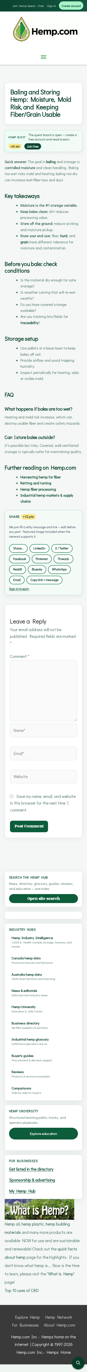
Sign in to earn (19, 589)
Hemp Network (58, 1317)
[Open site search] (78, 1363)
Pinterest (42, 559)
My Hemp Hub (22, 1191)
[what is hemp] (39, 1208)
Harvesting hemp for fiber (40, 476)
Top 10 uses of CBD (22, 1290)
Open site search (43, 899)
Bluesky (37, 569)
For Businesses (25, 1325)
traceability (29, 322)
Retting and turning (35, 482)
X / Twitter (61, 548)
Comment (19, 656)
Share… (18, 548)
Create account (71, 6)
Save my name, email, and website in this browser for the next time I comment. (43, 803)
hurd (63, 235)
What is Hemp (60, 1274)
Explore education (43, 1133)
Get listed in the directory (31, 1169)
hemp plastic (33, 1224)
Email (17, 580)
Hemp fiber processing (38, 489)
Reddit (17, 569)
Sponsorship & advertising (32, 1180)
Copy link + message (44, 580)
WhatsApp (59, 569)
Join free (33, 146)
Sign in (51, 6)
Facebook (19, 559)
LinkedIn (39, 548)
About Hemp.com (59, 1325)
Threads (63, 559)
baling (51, 161)
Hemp (12, 137)
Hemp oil (12, 1224)
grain (24, 241)
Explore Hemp (27, 1317)
